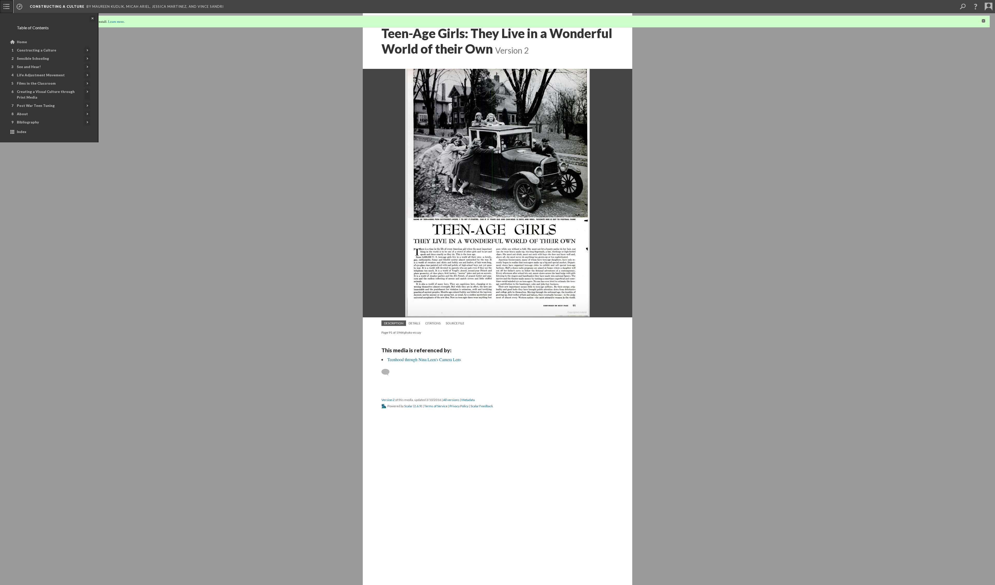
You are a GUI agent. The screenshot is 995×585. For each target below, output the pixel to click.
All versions (451, 400)
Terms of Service (435, 406)
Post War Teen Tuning (36, 106)
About (22, 114)
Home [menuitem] (22, 42)
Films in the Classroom (36, 83)
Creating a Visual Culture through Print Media (46, 94)
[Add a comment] (387, 372)
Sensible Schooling (33, 58)
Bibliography (28, 122)
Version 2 (388, 400)
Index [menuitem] (21, 132)
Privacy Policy (459, 406)
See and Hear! (29, 67)
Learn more (116, 21)
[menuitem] (6, 6)
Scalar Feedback (482, 406)
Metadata (468, 400)
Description (393, 323)
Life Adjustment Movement (41, 75)
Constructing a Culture (36, 50)
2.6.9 (417, 406)
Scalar (408, 406)
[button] (975, 6)
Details (414, 323)
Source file (455, 323)
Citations (432, 323)
